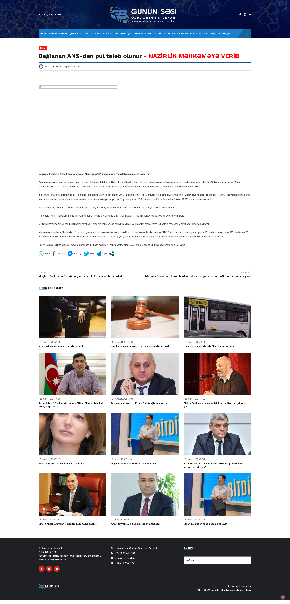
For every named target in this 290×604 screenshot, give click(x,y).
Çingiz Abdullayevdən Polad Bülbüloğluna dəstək (68, 523)
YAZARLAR (173, 34)
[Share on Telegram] (102, 253)
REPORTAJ (108, 34)
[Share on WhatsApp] (44, 253)
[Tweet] (89, 253)
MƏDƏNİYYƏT (160, 34)
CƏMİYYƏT (88, 34)
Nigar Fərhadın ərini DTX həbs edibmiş (133, 463)
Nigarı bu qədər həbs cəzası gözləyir (205, 523)
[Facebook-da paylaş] (57, 253)
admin (55, 66)
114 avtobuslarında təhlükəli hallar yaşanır (209, 346)
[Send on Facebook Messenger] (75, 253)
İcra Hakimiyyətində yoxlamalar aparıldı (62, 346)
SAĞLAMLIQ (204, 34)
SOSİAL (148, 34)
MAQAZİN (215, 34)
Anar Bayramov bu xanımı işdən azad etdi (135, 523)
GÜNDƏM (53, 34)
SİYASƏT (63, 34)
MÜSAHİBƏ (139, 34)
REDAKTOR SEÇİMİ (123, 34)
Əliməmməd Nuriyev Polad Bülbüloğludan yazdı (139, 403)
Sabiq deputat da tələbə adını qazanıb (61, 463)
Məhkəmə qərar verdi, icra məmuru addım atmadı (140, 346)
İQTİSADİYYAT (75, 34)
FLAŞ (42, 48)
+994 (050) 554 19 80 (125, 553)
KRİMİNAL (183, 34)
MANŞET (43, 34)
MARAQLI (225, 34)
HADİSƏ (193, 34)
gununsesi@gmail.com (125, 558)
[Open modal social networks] (111, 253)
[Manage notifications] (282, 597)
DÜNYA (98, 34)
